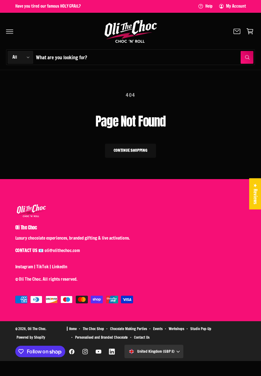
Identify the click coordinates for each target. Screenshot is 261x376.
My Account (236, 6)
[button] (10, 31)
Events (158, 328)
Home (73, 328)
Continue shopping (130, 150)
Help (208, 6)
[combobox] (144, 57)
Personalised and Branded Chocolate (101, 337)
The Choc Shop (93, 328)
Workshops (176, 328)
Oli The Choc (37, 328)
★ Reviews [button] (255, 193)
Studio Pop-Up (200, 328)
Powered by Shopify (31, 337)
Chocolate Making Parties (128, 328)
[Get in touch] (236, 31)
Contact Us (142, 337)
